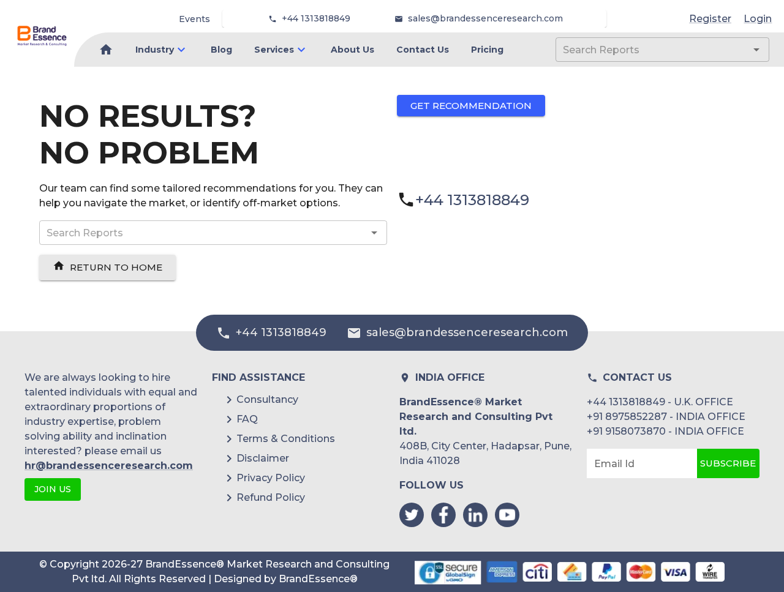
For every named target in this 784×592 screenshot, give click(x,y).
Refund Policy (270, 497)
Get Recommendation (471, 105)
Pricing (487, 49)
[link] (42, 36)
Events (194, 18)
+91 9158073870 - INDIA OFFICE (665, 431)
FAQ (247, 419)
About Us (352, 49)
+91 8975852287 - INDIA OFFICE (666, 416)
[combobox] (644, 49)
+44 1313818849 (316, 18)
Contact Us (422, 49)
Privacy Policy (270, 478)
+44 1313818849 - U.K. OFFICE (660, 402)
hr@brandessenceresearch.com (108, 465)
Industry (154, 49)
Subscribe (728, 463)
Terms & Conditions (285, 438)
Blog (221, 49)
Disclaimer (262, 458)
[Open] (756, 49)
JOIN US (52, 489)
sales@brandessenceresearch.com (485, 18)
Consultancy (267, 399)
